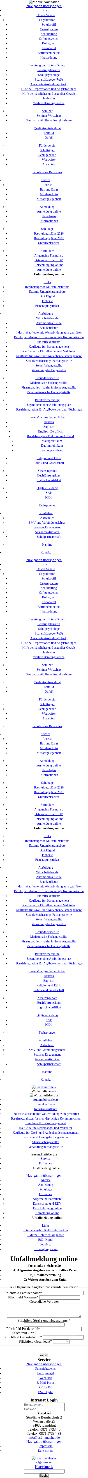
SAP (49, 492)
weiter (44, 1355)
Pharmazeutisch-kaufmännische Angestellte (48, 387)
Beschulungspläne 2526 (49, 233)
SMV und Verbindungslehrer (47, 522)
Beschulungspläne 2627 (49, 238)
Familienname (23, 1293)
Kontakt (46, 552)
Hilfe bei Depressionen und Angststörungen (48, 89)
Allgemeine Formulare (48, 255)
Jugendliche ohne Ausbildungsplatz (49, 404)
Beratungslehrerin (48, 70)
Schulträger (47, 150)
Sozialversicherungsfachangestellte (46, 1137)
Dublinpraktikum (52, 445)
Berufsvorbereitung (47, 400)
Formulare (47, 251)
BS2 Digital (47, 296)
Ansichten (48, 164)
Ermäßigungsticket (47, 305)
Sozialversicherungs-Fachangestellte (49, 360)
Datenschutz (45, 1450)
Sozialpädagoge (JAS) (49, 79)
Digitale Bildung (47, 488)
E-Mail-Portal (46, 1382)
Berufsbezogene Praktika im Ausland (50, 436)
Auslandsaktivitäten (47, 532)
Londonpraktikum (51, 450)
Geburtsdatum (23, 1337)
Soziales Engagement (47, 527)
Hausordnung (48, 57)
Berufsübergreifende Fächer (47, 417)
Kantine (47, 544)
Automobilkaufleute (49, 323)
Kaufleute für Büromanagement (49, 346)
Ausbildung (45, 313)
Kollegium (49, 43)
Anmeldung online (49, 211)
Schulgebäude (47, 155)
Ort (23, 1333)
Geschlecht (35, 1341)
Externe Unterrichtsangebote (47, 291)
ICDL (49, 497)
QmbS (49, 137)
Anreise (47, 185)
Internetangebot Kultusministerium (47, 287)
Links (47, 282)
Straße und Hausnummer (44, 1320)
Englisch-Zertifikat (50, 431)
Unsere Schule (46, 15)
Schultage (47, 229)
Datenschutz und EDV (49, 260)
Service (45, 180)
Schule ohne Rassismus (47, 172)
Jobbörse (47, 301)
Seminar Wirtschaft (49, 115)
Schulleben (46, 513)
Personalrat (49, 48)
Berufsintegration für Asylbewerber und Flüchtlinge (49, 409)
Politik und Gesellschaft (49, 463)
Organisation (47, 20)
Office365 (45, 1387)
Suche (44, 1475)
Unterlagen (49, 216)
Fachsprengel (47, 505)
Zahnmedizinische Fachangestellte (48, 392)
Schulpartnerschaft (49, 536)
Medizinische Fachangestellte (48, 382)
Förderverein (47, 145)
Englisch (48, 426)
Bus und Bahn (49, 189)
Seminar (47, 111)
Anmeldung (47, 207)
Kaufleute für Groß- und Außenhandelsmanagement (49, 356)
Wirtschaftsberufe (47, 318)
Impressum (46, 1446)
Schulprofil (49, 24)
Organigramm (49, 29)
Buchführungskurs (48, 475)
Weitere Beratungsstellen (49, 103)
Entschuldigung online (49, 265)
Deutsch (49, 422)
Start (46, 10)
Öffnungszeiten (48, 38)
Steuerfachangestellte (48, 365)
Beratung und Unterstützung (47, 65)
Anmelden (44, 1413)
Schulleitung (49, 34)
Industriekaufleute (48, 342)
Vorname (23, 1297)
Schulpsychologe (49, 75)
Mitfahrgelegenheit (49, 199)
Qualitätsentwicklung (47, 128)
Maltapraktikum (52, 441)
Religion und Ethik (49, 458)
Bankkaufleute (49, 327)
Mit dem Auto (49, 194)
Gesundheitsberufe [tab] (44, 1154)
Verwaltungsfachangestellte (49, 370)
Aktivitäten (47, 518)
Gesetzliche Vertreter (44, 1301)
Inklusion (49, 98)
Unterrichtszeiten (49, 243)
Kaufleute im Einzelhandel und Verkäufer (48, 351)
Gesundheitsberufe (47, 378)
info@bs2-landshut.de (44, 1437)
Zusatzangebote (47, 470)
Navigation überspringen (44, 6)
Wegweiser (49, 159)
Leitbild (49, 133)
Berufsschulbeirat (49, 53)
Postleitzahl (23, 1329)
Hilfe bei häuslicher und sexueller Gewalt (48, 93)
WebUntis (45, 1378)
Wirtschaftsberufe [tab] (44, 1091)
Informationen (49, 221)
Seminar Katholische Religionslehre (49, 120)
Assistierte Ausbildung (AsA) (48, 84)
